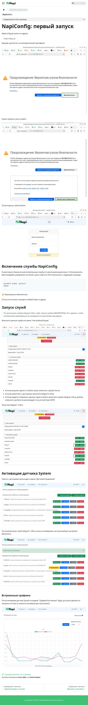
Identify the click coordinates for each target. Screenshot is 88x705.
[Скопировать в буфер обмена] (83, 281)
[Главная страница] (4, 10)
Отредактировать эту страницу (17, 674)
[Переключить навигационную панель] (3, 3)
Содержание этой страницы (15, 19)
